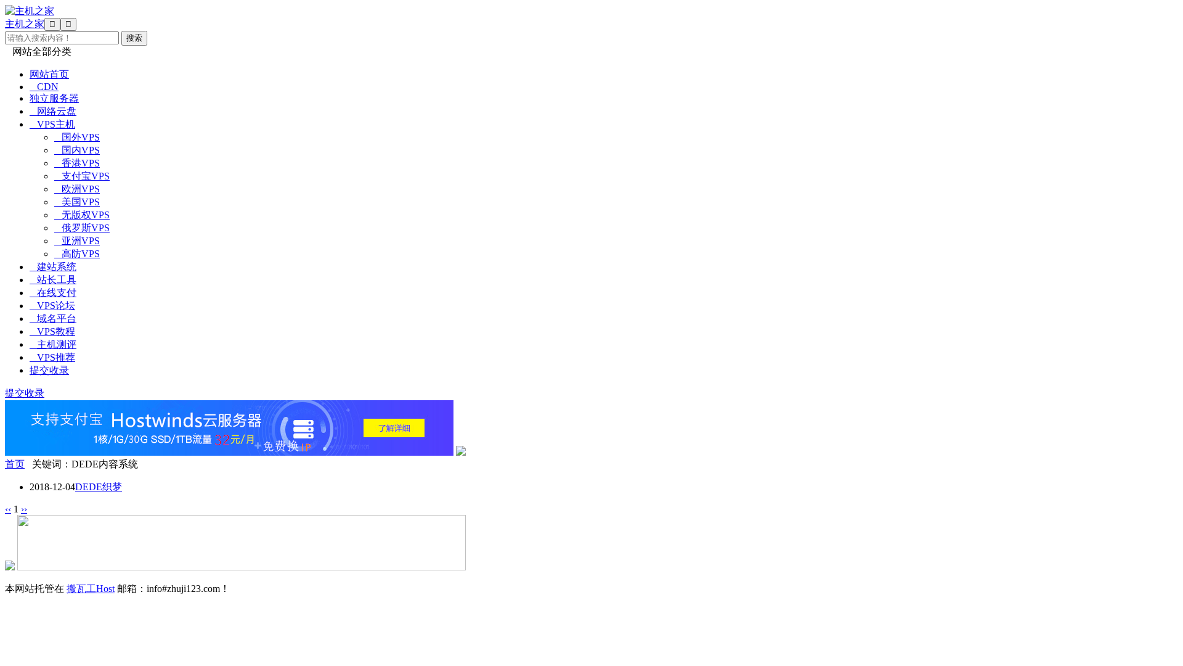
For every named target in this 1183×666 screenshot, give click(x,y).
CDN (44, 86)
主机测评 (53, 344)
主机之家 (24, 23)
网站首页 (49, 74)
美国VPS (77, 202)
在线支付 (53, 292)
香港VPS (77, 163)
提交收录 (49, 370)
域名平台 (53, 318)
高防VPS (77, 254)
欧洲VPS (77, 189)
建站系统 (53, 266)
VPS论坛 (52, 305)
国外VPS (77, 137)
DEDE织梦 (98, 487)
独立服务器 (54, 98)
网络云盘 (53, 111)
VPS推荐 (52, 357)
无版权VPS (82, 215)
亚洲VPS (77, 241)
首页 (15, 464)
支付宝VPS (82, 176)
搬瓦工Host (91, 588)
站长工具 (53, 279)
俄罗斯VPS (82, 228)
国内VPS (77, 150)
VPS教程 (52, 331)
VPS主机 (52, 124)
